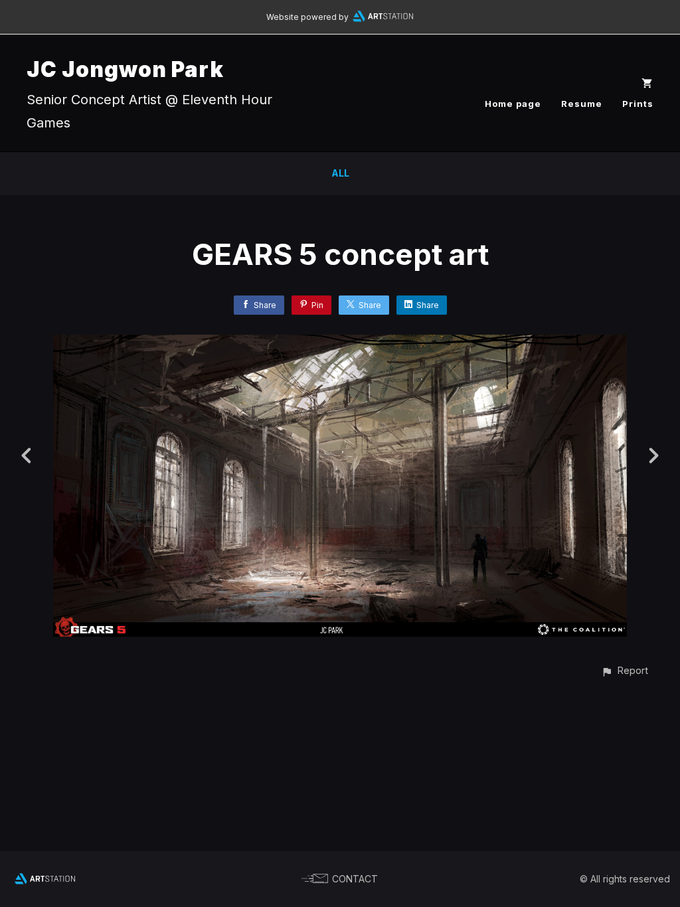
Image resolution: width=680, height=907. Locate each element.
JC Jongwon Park (125, 69)
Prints (637, 103)
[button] (624, 670)
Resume (581, 103)
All (340, 173)
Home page (513, 103)
